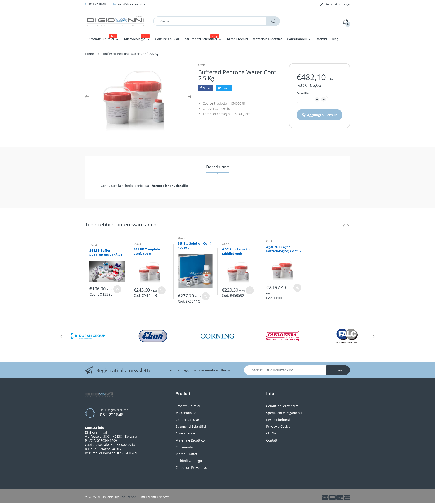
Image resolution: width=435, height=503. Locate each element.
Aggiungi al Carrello (322, 115)
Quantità (303, 93)
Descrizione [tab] (217, 166)
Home (89, 54)
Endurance (128, 497)
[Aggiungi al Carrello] (117, 289)
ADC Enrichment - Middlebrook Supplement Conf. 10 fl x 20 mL (238, 256)
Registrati (332, 4)
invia (338, 370)
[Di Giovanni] (115, 21)
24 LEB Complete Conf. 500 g (147, 251)
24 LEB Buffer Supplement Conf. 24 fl (105, 254)
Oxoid (201, 65)
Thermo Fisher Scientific (168, 186)
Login (346, 4)
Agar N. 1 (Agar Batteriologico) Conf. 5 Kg (283, 251)
